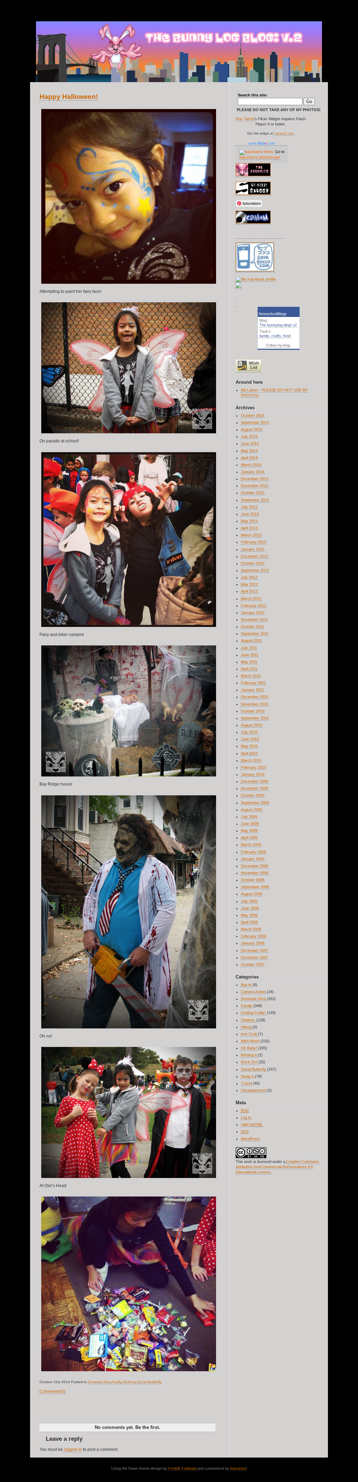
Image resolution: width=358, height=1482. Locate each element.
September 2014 (255, 422)
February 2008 (253, 936)
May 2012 (249, 584)
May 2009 (249, 831)
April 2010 (249, 753)
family (264, 336)
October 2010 (252, 711)
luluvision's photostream (259, 157)
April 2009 (249, 838)
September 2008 (255, 887)
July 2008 (249, 901)
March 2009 (251, 845)
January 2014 (252, 472)
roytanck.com (284, 133)
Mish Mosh (250, 1041)
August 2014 (251, 429)
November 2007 (254, 957)
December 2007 (254, 950)
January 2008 (252, 943)
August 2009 (251, 810)
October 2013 (252, 493)
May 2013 (249, 521)
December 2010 (254, 697)
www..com (262, 143)
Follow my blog (278, 345)
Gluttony (129, 1382)
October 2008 (252, 880)
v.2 (44, 8)
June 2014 (250, 443)
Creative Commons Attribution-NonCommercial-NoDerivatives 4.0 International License (277, 1166)
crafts (276, 336)
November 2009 (254, 788)
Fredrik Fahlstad (182, 1468)
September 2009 (255, 803)
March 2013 (251, 535)
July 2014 (249, 436)
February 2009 (253, 852)
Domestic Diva (99, 1382)
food (287, 336)
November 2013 (254, 486)
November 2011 (254, 619)
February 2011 (253, 683)
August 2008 (251, 894)
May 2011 (249, 662)
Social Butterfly (149, 1382)
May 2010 (249, 746)
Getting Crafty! (253, 1013)
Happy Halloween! (69, 96)
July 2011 (249, 648)
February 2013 (253, 542)
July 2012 (249, 577)
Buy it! (246, 985)
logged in (73, 1449)
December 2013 (254, 479)
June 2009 (250, 824)
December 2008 (254, 866)
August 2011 (251, 640)
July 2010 (249, 732)
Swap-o (247, 1076)
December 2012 (254, 556)
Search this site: (252, 95)
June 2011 (249, 655)
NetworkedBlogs (273, 314)
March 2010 (251, 760)
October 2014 (252, 415)
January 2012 (252, 612)
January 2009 (252, 859)
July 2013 (249, 507)
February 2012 (253, 605)
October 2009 (252, 795)
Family (117, 1382)
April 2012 (249, 591)
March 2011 (251, 676)
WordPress (250, 1139)
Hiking (246, 1027)
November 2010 (254, 704)
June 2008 (250, 908)
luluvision (238, 1468)
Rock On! (249, 1062)
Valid (252, 1124)
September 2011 (254, 633)
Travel (246, 1083)
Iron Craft (249, 1034)
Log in (246, 1117)
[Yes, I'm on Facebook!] (256, 279)
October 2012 (252, 563)
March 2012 (251, 599)
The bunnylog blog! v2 (278, 325)
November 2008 (254, 873)
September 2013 (255, 500)
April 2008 (249, 922)
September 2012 (255, 570)
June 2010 (250, 739)
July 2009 (249, 817)
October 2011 (252, 626)
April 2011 (249, 669)
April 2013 (249, 528)
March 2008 (251, 929)
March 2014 (251, 465)
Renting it (249, 1055)
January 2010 (252, 774)
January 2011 (252, 690)
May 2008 (249, 915)
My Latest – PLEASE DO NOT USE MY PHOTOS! (274, 392)
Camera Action (253, 992)
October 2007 (252, 964)
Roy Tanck (245, 119)
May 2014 (249, 451)
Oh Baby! (249, 1048)
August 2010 (251, 725)
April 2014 (249, 458)
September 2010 (255, 718)
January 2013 (252, 549)
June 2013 (250, 514)
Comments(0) (52, 1391)
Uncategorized (253, 1090)
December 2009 (254, 781)
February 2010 (253, 767)
